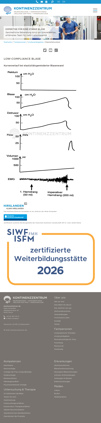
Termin (57, 324)
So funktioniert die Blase (13, 393)
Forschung (58, 343)
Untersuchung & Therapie (20, 389)
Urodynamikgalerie (35, 42)
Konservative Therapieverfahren (17, 406)
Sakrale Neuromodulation (14, 410)
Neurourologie (9, 368)
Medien (58, 386)
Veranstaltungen (61, 314)
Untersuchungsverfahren (14, 403)
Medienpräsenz (60, 397)
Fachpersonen (20, 42)
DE (58, 2)
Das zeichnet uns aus (62, 308)
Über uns (60, 297)
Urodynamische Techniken (65, 333)
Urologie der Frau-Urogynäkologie (18, 372)
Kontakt (57, 321)
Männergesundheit (11, 381)
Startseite (8, 42)
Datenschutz (24, 324)
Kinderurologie (10, 375)
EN (63, 2)
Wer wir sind (59, 302)
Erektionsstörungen (62, 381)
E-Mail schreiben (12, 318)
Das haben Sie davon (62, 305)
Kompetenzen (12, 361)
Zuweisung (58, 349)
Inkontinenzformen (61, 365)
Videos (57, 390)
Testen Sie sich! (10, 397)
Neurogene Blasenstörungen (65, 372)
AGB (16, 324)
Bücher (57, 393)
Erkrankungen (63, 361)
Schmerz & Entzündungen (64, 375)
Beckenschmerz (10, 378)
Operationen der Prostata (14, 416)
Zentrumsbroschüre (62, 311)
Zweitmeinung (9, 400)
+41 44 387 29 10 (12, 316)
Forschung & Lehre (61, 318)
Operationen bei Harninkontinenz (17, 413)
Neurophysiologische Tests (65, 339)
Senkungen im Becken (63, 378)
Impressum (8, 324)
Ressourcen (59, 346)
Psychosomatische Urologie (15, 385)
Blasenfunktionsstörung (63, 368)
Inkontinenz (8, 365)
